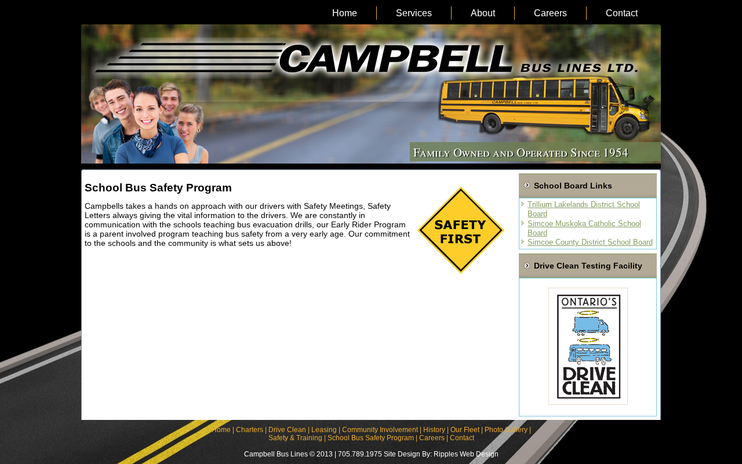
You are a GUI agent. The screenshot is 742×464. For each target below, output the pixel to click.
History (434, 430)
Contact (622, 13)
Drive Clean (287, 430)
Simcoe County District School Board (590, 242)
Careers (550, 13)
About (483, 13)
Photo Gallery (506, 430)
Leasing (324, 430)
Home (344, 13)
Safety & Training (295, 438)
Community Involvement (380, 430)
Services (414, 13)
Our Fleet (464, 430)
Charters (249, 430)
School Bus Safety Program (371, 438)
